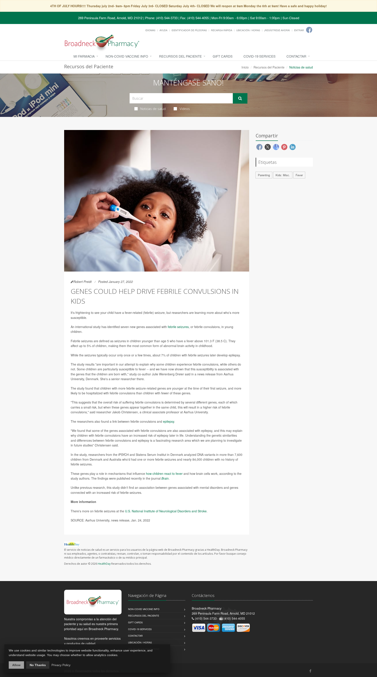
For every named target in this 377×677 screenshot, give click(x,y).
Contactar (296, 56)
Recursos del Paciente (180, 56)
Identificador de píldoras (189, 30)
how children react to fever (164, 473)
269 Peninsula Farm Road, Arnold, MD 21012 (110, 17)
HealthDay (104, 564)
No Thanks (38, 665)
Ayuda (163, 30)
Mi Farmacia (84, 56)
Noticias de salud (153, 108)
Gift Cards (223, 56)
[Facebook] (309, 30)
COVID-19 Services (259, 56)
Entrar (299, 30)
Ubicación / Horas (248, 30)
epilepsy (168, 421)
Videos (185, 108)
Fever (299, 175)
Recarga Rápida (221, 30)
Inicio (245, 67)
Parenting (264, 175)
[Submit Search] (240, 98)
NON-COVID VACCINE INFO (127, 56)
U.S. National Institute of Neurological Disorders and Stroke (166, 511)
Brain (165, 478)
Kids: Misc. (283, 175)
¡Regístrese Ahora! (277, 30)
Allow (16, 665)
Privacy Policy (60, 665)
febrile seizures (178, 327)
